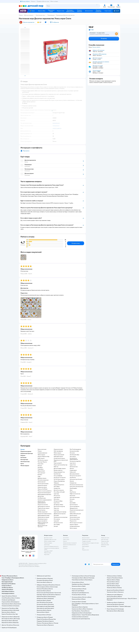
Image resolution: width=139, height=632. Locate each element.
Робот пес (56, 466)
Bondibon (40, 474)
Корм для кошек (104, 539)
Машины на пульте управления (44, 490)
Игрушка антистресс (58, 449)
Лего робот (56, 515)
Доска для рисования (74, 473)
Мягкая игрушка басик (75, 519)
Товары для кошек (105, 537)
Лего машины (73, 456)
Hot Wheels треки (42, 498)
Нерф (39, 476)
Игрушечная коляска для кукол (76, 510)
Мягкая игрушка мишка (75, 517)
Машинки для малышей (59, 454)
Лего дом (56, 526)
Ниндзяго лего (57, 488)
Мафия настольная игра (75, 493)
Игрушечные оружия (42, 485)
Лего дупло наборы (58, 501)
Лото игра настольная (74, 497)
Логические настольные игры (76, 484)
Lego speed (56, 520)
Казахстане (31, 566)
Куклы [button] (22, 463)
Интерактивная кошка (75, 526)
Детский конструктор (59, 490)
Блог (83, 548)
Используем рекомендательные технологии (28, 564)
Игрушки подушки (74, 524)
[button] (116, 11)
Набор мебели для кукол (75, 513)
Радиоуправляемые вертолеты (44, 494)
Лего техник (56, 499)
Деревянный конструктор (59, 513)
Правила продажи (48, 543)
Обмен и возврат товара (49, 541)
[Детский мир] (31, 6)
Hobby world (73, 472)
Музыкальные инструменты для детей (61, 461)
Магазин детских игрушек (43, 517)
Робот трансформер (58, 451)
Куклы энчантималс (42, 449)
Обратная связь (47, 552)
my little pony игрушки (43, 460)
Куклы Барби (73, 502)
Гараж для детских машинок (44, 506)
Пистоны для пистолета (43, 483)
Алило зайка (40, 463)
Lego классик (73, 463)
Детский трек (41, 496)
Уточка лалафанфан (58, 475)
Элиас (71, 490)
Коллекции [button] (23, 457)
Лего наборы (57, 486)
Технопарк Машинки (42, 462)
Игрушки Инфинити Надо (43, 456)
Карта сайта (46, 554)
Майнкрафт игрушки (58, 456)
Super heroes (57, 502)
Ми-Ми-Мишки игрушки (59, 479)
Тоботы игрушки (41, 454)
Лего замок (72, 453)
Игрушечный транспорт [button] (27, 453)
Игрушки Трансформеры (59, 481)
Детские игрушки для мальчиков (42, 526)
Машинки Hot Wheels (42, 489)
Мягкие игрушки (73, 515)
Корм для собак (104, 543)
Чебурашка (56, 483)
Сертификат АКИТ (48, 551)
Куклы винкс (72, 511)
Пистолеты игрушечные (43, 480)
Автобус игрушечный (42, 511)
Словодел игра (73, 483)
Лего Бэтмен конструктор (60, 477)
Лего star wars (57, 495)
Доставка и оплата (48, 537)
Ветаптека (103, 546)
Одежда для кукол (74, 508)
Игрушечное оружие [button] (26, 451)
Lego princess (73, 464)
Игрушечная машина (42, 487)
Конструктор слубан (74, 451)
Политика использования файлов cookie (51, 549)
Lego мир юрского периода (60, 511)
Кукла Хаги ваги (57, 473)
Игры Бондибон (73, 488)
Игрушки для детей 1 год (59, 472)
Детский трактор (41, 510)
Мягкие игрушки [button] (25, 465)
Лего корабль (57, 524)
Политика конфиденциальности (51, 546)
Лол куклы (72, 499)
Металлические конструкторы (60, 517)
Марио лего (56, 508)
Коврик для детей (58, 463)
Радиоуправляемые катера (43, 515)
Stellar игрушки (41, 458)
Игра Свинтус (73, 492)
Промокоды (47, 544)
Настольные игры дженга (75, 475)
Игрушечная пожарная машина (44, 513)
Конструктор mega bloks (75, 461)
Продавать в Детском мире (50, 539)
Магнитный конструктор (59, 506)
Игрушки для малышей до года (60, 464)
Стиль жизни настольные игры (76, 486)
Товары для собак (105, 541)
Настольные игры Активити (76, 479)
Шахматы (72, 481)
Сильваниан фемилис (42, 453)
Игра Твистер (73, 477)
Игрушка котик (73, 520)
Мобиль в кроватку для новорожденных (43, 523)
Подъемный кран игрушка (43, 508)
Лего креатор (57, 519)
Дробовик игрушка (42, 478)
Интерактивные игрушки (59, 458)
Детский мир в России (24, 566)
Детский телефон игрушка (60, 468)
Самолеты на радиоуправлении (45, 500)
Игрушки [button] (23, 455)
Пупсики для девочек (74, 506)
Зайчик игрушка (73, 528)
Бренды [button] (23, 449)
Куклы (71, 501)
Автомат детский (41, 481)
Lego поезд (56, 510)
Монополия (72, 495)
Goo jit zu (40, 465)
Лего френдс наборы (58, 504)
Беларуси (37, 566)
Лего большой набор (74, 454)
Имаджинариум (73, 470)
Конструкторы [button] (24, 459)
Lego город (56, 493)
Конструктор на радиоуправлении (74, 459)
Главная (21, 15)
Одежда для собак (105, 544)
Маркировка (26, 151)
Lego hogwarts (57, 497)
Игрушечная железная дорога (44, 492)
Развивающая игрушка (42, 519)
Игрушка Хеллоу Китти (59, 484)
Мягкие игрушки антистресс (76, 522)
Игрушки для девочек (42, 520)
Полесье (40, 451)
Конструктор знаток (58, 522)
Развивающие (51, 15)
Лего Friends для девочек (75, 449)
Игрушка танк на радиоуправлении (42, 502)
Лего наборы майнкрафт (59, 492)
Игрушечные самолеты (43, 504)
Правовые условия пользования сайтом (37, 563)
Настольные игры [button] (25, 461)
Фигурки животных (58, 470)
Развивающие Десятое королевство (65, 15)
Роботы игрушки (57, 453)
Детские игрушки (28, 15)
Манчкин (72, 468)
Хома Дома (40, 467)
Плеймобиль (40, 469)
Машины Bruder (41, 471)
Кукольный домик (74, 504)
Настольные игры (40, 15)
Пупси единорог (41, 472)
